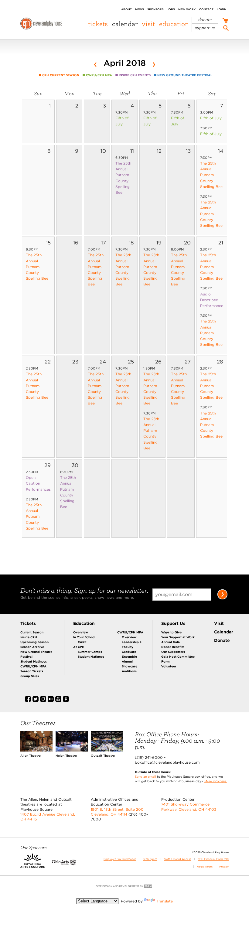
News (139, 9)
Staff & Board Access (177, 859)
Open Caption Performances (38, 483)
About (126, 9)
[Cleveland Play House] (41, 24)
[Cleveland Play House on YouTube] (58, 701)
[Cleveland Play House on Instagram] (43, 701)
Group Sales (29, 676)
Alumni (127, 661)
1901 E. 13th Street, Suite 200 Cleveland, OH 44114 (117, 812)
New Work (187, 9)
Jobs (171, 9)
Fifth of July (211, 118)
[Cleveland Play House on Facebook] (28, 701)
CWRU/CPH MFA (33, 666)
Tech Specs (150, 859)
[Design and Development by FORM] (124, 887)
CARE (82, 642)
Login (221, 9)
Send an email (145, 776)
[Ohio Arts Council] (64, 864)
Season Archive (32, 647)
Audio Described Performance (211, 300)
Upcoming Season (34, 642)
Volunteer (168, 666)
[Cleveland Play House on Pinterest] (66, 701)
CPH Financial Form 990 (213, 859)
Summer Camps (90, 651)
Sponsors (155, 9)
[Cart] (225, 21)
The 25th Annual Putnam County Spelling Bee (211, 175)
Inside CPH (28, 637)
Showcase (129, 666)
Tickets (98, 23)
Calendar (125, 23)
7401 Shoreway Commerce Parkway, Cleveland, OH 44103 (188, 806)
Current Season (31, 632)
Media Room (205, 866)
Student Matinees (33, 661)
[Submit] (222, 598)
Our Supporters (173, 651)
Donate (205, 19)
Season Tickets (31, 671)
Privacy (224, 866)
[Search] (226, 28)
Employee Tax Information (120, 859)
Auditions (129, 671)
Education (174, 23)
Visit (148, 23)
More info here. (215, 781)
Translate (164, 901)
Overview (80, 632)
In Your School (84, 637)
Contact (206, 9)
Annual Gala (170, 642)
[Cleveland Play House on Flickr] (51, 701)
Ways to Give (171, 632)
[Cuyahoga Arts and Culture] (32, 864)
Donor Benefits (172, 647)
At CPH (78, 647)
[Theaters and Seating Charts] (36, 750)
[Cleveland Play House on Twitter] (35, 701)
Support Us (205, 27)
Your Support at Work (178, 637)
